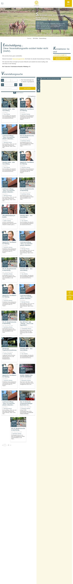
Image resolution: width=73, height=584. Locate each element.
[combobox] (9, 84)
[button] (70, 298)
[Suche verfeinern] (14, 93)
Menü (68, 4)
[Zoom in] (38, 79)
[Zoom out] (38, 83)
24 (8, 445)
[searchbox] (9, 84)
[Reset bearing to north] (38, 87)
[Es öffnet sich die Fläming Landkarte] (2, 3)
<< (2, 445)
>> (10, 445)
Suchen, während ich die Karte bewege (51, 78)
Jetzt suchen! (27, 88)
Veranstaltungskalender (18, 58)
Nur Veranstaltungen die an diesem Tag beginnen (27, 80)
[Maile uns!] (62, 58)
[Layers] (38, 90)
